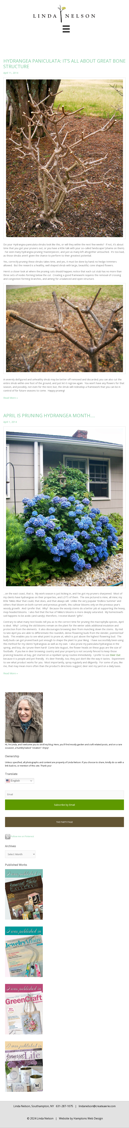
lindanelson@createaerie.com (97, 1106)
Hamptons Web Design (88, 1118)
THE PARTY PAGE (64, 822)
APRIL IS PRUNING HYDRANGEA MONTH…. (49, 415)
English (15, 780)
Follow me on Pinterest (22, 836)
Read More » (10, 398)
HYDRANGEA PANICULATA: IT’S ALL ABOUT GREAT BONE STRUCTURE (64, 64)
